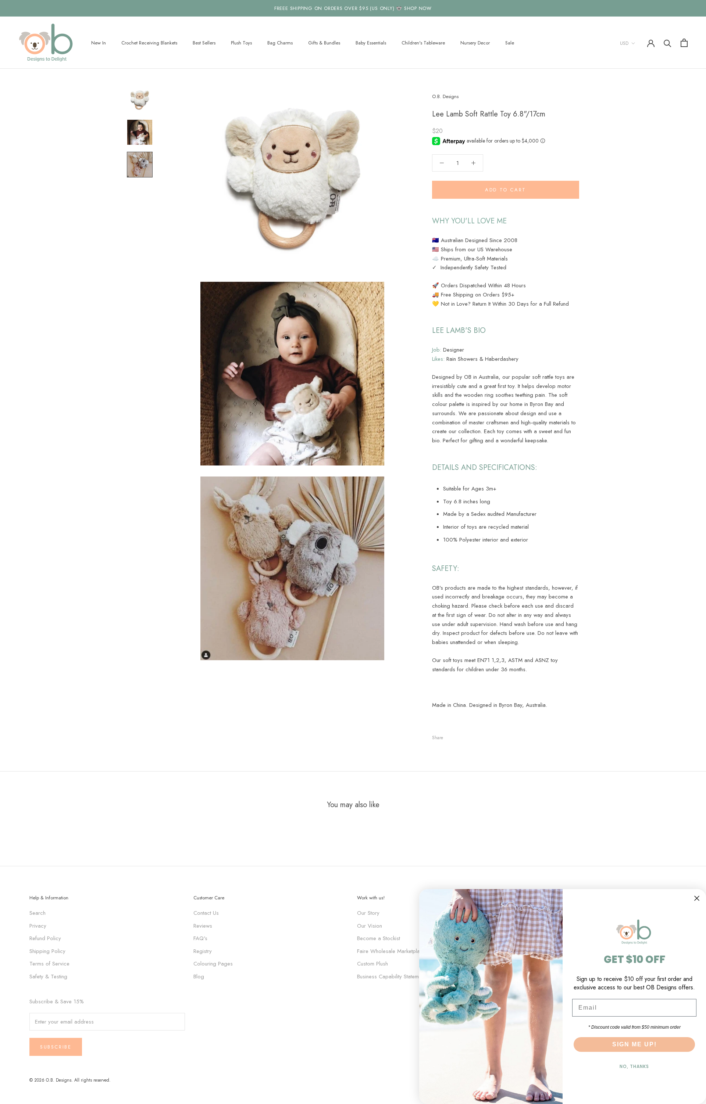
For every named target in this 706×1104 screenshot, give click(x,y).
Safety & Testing (48, 976)
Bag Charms (280, 42)
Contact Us (206, 913)
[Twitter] (459, 736)
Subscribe (55, 1046)
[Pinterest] (469, 736)
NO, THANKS (634, 1066)
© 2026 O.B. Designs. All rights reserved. (70, 1080)
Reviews (202, 926)
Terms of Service (49, 964)
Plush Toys (241, 42)
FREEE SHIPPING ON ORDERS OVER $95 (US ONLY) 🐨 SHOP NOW (353, 8)
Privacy (37, 926)
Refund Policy (45, 938)
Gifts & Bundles (324, 42)
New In (98, 42)
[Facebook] (450, 736)
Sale (509, 42)
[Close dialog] (696, 898)
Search (37, 913)
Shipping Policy (47, 951)
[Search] (667, 43)
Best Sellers (204, 42)
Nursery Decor (475, 42)
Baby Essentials (371, 42)
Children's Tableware (423, 42)
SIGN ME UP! (634, 1044)
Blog (198, 976)
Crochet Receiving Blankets (149, 42)
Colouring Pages (213, 964)
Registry (202, 951)
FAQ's (200, 938)
